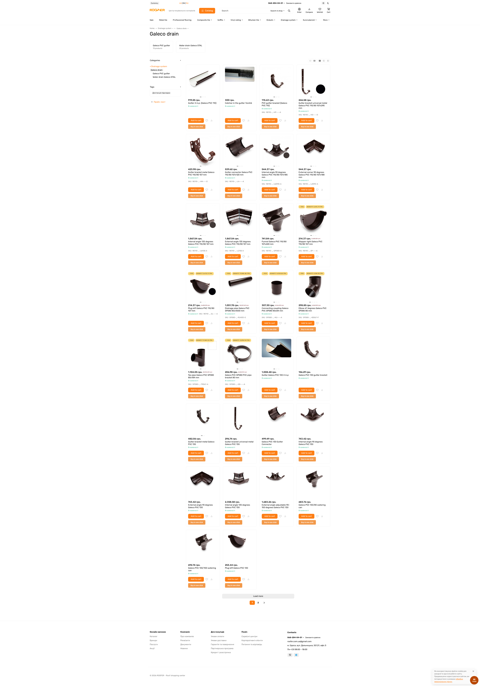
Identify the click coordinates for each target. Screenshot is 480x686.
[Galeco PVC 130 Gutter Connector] (276, 420)
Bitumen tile (253, 20)
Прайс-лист (159, 102)
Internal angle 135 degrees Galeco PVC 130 (237, 506)
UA (180, 3)
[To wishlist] (207, 120)
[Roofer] (157, 10)
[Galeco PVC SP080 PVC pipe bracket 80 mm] (240, 353)
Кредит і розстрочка (221, 652)
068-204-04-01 (275, 3)
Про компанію (187, 636)
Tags (152, 87)
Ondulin (269, 20)
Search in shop (276, 11)
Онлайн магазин (158, 632)
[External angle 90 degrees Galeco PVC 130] (203, 483)
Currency (154, 3)
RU (187, 3)
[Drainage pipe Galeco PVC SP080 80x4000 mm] (240, 287)
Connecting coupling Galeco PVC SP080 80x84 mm (275, 309)
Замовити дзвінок (293, 3)
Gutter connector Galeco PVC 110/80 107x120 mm (238, 173)
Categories (155, 60)
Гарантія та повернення (222, 644)
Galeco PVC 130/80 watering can (312, 506)
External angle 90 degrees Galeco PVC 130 (200, 506)
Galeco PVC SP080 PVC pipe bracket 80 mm (238, 376)
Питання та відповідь (252, 644)
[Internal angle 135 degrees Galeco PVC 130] (240, 483)
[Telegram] (296, 655)
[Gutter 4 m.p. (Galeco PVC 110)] (203, 81)
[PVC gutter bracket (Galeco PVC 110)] (276, 81)
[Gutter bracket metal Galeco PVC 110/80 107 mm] (203, 151)
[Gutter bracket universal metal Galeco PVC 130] (240, 420)
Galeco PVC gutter (161, 73)
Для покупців (217, 632)
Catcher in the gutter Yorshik (238, 103)
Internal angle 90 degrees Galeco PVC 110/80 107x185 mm (275, 174)
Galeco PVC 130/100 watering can (202, 569)
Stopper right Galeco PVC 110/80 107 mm (310, 242)
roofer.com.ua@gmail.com (299, 641)
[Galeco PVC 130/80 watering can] (313, 483)
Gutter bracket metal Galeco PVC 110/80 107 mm (201, 173)
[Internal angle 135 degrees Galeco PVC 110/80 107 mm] (203, 220)
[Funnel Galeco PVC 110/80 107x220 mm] (276, 220)
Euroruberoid (309, 20)
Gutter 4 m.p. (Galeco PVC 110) (202, 103)
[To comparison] (211, 120)
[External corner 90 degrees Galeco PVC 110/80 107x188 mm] (313, 151)
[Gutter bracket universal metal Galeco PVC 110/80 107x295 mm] (313, 81)
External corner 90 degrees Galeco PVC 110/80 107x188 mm (311, 174)
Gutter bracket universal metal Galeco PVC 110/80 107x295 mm (313, 105)
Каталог (153, 636)
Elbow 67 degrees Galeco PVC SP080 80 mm (312, 309)
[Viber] (290, 655)
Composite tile (203, 20)
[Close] (473, 671)
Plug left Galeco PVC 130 (236, 568)
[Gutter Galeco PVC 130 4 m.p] (276, 353)
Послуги (154, 644)
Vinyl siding (236, 20)
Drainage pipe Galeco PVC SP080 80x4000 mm (237, 309)
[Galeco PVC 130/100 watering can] (203, 547)
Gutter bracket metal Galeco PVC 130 (201, 443)
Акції (152, 648)
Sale (151, 20)
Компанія (185, 632)
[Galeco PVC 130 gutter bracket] (313, 353)
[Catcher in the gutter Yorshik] (240, 81)
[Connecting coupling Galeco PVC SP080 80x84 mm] (276, 287)
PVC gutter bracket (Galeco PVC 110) (274, 104)
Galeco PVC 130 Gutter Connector (272, 443)
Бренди (153, 640)
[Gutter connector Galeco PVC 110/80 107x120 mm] (240, 151)
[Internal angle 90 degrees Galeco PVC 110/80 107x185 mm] (276, 151)
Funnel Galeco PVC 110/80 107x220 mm (274, 242)
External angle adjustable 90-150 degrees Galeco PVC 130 (276, 506)
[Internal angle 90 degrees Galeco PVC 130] (313, 420)
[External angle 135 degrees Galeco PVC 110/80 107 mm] (240, 220)
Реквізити (185, 640)
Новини (184, 648)
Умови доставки (218, 640)
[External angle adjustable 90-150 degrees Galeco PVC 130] (276, 483)
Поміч (244, 632)
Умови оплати (217, 636)
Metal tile (163, 20)
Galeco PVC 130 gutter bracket (313, 375)
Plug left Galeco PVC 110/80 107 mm (201, 309)
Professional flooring (182, 20)
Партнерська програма (222, 648)
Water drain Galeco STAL (164, 77)
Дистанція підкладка (161, 93)
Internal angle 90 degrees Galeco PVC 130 (311, 443)
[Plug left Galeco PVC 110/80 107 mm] (203, 287)
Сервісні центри (249, 636)
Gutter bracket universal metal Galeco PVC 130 (239, 443)
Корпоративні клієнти (252, 640)
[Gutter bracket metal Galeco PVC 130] (203, 420)
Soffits (220, 20)
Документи (185, 644)
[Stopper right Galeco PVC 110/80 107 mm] (313, 220)
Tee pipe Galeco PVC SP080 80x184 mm (201, 376)
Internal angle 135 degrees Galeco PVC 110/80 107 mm (201, 242)
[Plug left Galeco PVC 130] (240, 547)
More (325, 20)
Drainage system (288, 20)
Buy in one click (197, 127)
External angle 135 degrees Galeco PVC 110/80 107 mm (238, 242)
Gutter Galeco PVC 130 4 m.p (275, 375)
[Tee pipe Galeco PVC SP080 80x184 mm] (203, 353)
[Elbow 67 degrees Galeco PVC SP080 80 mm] (313, 287)
